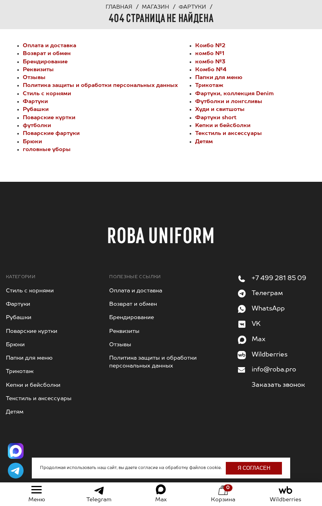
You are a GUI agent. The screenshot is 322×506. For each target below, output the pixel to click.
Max (258, 339)
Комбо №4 (211, 69)
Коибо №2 (210, 45)
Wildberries (269, 355)
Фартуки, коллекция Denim (234, 93)
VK (256, 324)
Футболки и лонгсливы (228, 101)
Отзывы (34, 77)
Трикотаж (209, 85)
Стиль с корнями (47, 93)
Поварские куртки (49, 117)
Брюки (32, 141)
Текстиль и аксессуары (228, 133)
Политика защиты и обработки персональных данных (100, 85)
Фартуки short (215, 117)
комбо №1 (209, 53)
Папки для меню (218, 77)
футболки (37, 125)
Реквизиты (38, 69)
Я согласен (254, 468)
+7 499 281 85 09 (279, 278)
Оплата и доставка (49, 45)
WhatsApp (268, 309)
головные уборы (47, 149)
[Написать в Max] (16, 451)
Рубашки (36, 109)
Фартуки (35, 101)
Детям (204, 141)
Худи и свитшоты (220, 109)
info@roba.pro (274, 370)
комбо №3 (210, 62)
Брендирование (45, 62)
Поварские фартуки (51, 133)
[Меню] (36, 490)
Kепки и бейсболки (223, 125)
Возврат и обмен (47, 53)
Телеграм (267, 293)
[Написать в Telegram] (16, 470)
